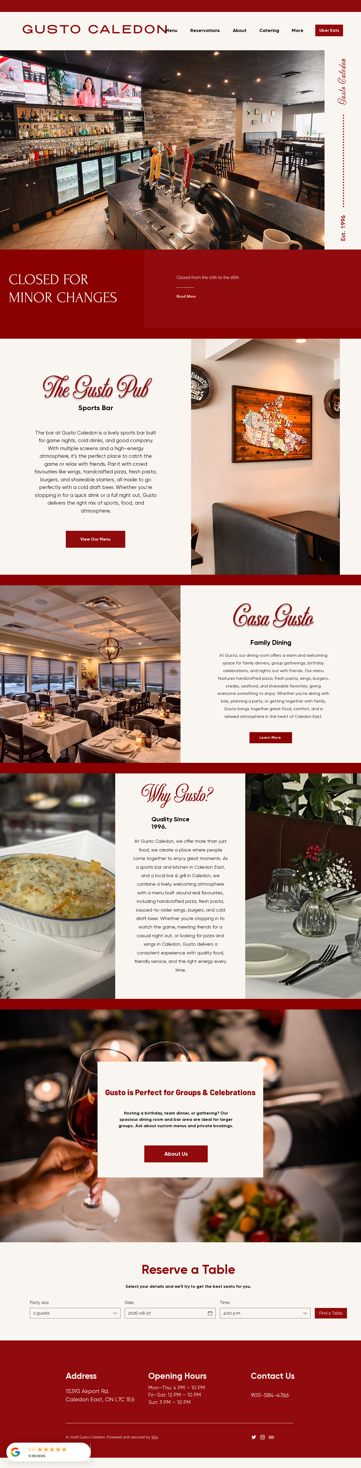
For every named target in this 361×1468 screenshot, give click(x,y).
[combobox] (75, 1313)
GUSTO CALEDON (95, 31)
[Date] (210, 1313)
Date (129, 1302)
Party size (39, 1302)
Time (225, 1302)
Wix (154, 1437)
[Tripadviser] (271, 1437)
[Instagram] (263, 1437)
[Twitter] (254, 1437)
